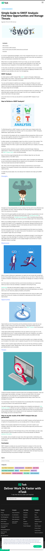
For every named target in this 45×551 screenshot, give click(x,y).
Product (17, 470)
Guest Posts (35, 467)
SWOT (22, 77)
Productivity (34, 470)
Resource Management (17, 473)
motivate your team (33, 215)
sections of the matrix (6, 434)
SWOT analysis (30, 327)
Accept (37, 546)
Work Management (35, 473)
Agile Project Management (8, 467)
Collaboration (28, 467)
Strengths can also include (20, 217)
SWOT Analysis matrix (8, 152)
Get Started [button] (35, 498)
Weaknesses (4, 287)
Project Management (6, 473)
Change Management (7, 8)
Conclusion (4, 51)
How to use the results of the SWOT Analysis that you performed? (15, 49)
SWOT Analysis (5, 45)
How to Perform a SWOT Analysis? (9, 47)
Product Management (25, 470)
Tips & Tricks (26, 473)
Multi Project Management (8, 470)
